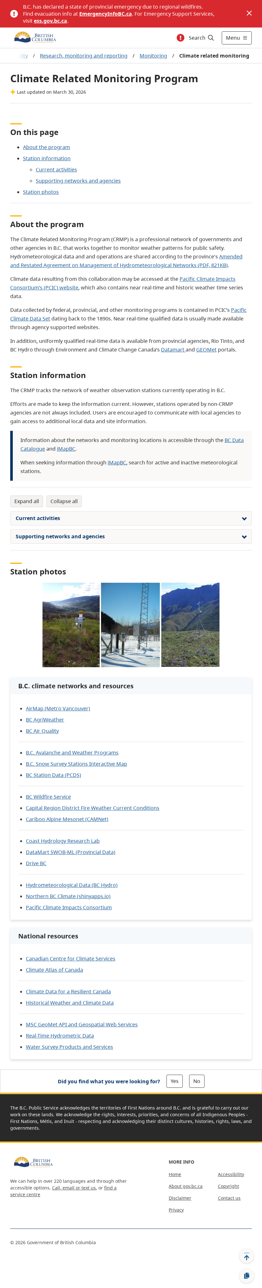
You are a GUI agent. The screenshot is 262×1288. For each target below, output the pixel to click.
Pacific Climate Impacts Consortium (69, 907)
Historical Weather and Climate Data (70, 1002)
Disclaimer (180, 1198)
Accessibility (231, 1174)
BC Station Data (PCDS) (53, 774)
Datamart (172, 349)
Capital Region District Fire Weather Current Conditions (92, 807)
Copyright (228, 1186)
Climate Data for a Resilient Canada (68, 991)
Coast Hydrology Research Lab (63, 840)
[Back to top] (246, 1255)
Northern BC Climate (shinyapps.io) (68, 896)
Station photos (41, 191)
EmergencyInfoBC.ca (105, 13)
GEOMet (206, 349)
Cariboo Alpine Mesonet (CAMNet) (67, 819)
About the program (46, 147)
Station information (47, 158)
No (196, 1081)
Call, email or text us (74, 1188)
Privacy (176, 1210)
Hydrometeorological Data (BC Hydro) (72, 885)
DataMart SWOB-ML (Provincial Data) (70, 852)
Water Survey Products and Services (69, 1046)
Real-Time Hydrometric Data (60, 1035)
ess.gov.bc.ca (50, 20)
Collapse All (64, 501)
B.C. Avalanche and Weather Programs (72, 752)
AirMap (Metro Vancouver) (58, 708)
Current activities (56, 169)
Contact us (229, 1198)
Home (175, 1174)
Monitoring (153, 55)
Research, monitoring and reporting (83, 55)
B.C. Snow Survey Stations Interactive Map (76, 763)
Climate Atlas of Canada (54, 969)
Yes (175, 1081)
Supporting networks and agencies (78, 180)
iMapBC (66, 448)
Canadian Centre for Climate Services (70, 958)
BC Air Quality (42, 730)
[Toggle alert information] (180, 38)
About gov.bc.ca (186, 1186)
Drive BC (36, 863)
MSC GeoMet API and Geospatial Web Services (82, 1024)
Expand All (26, 501)
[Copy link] (246, 1276)
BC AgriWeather (45, 719)
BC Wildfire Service (48, 796)
